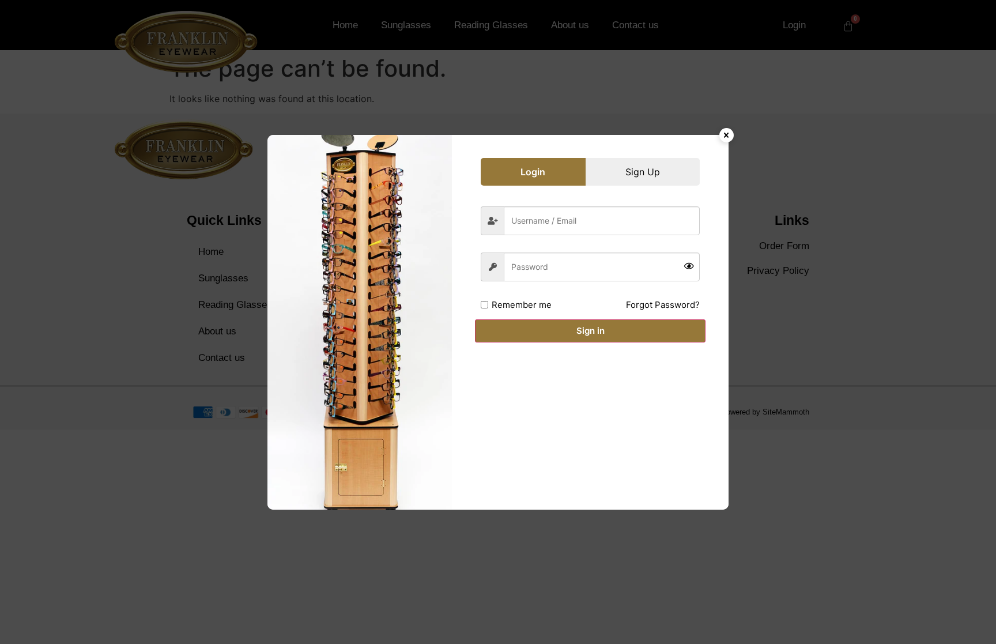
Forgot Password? (663, 304)
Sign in (590, 330)
